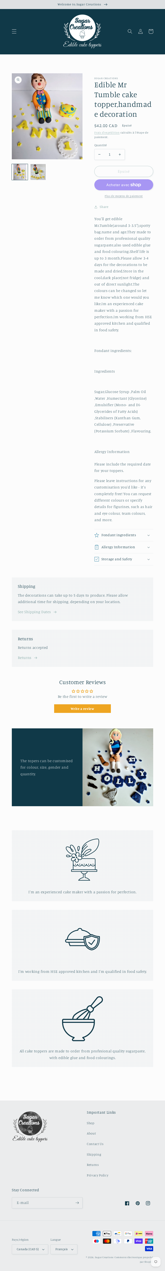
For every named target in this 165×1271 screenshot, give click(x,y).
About (91, 1133)
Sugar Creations (104, 1257)
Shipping (94, 1154)
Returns (25, 657)
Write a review (82, 708)
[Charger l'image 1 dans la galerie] (20, 172)
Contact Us (95, 1144)
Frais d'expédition (107, 132)
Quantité (100, 145)
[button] (14, 31)
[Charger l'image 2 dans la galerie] (38, 172)
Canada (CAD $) (28, 1249)
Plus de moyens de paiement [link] (124, 196)
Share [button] (104, 207)
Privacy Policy (97, 1175)
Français (61, 1249)
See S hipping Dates (34, 611)
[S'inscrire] (77, 1202)
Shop (91, 1123)
